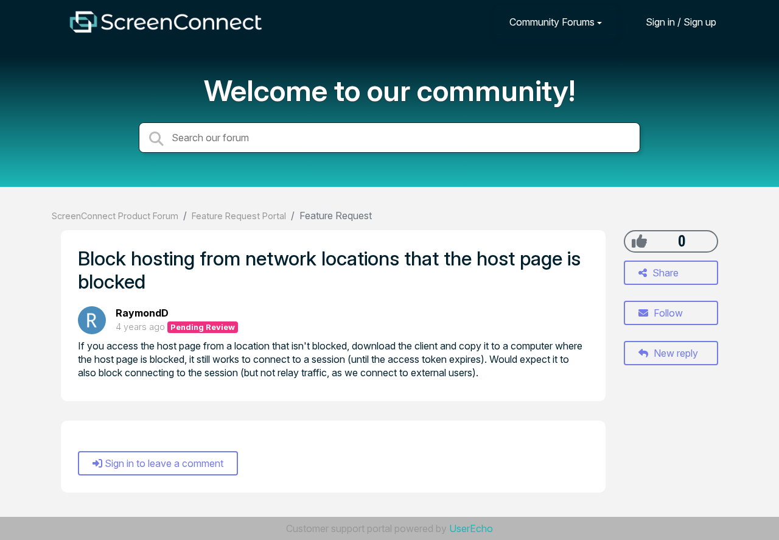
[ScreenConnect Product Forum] (165, 22)
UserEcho (471, 528)
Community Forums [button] (552, 22)
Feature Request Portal (239, 216)
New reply (674, 353)
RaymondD (142, 313)
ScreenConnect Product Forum (115, 216)
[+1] (639, 241)
